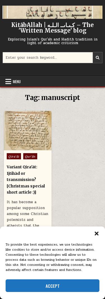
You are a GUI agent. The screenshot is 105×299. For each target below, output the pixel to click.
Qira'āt (13, 156)
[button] (96, 233)
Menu (17, 81)
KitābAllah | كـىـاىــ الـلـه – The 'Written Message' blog (52, 27)
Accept (53, 286)
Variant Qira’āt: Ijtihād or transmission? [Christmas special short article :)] (26, 179)
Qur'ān (30, 156)
